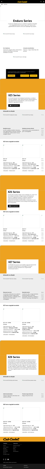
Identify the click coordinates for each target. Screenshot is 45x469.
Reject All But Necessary (25, 75)
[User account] (43, 1)
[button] (14, 105)
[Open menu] (1, 1)
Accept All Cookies (33, 75)
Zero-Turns (5, 4)
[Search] (41, 1)
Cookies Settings (11, 75)
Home (1, 4)
